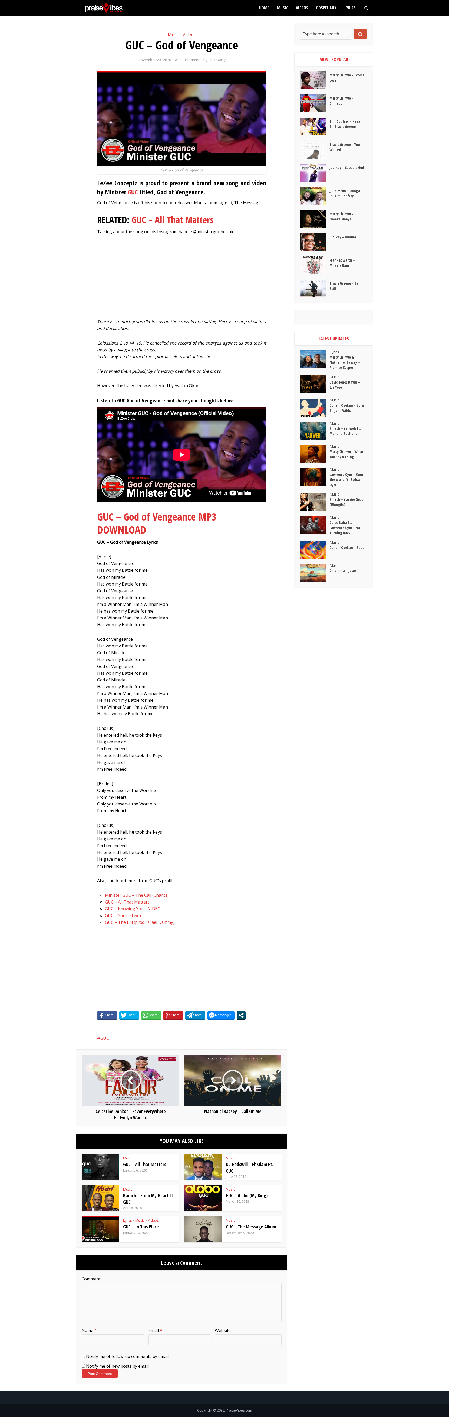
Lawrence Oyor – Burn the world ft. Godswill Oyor (346, 479)
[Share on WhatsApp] (151, 1015)
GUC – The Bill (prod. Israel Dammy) (139, 922)
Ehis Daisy (217, 59)
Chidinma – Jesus (342, 570)
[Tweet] (129, 1015)
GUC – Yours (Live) (123, 915)
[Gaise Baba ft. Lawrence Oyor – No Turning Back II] (314, 525)
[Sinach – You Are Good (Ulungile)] (314, 502)
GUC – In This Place (141, 1227)
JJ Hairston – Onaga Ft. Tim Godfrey (344, 193)
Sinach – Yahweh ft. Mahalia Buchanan (345, 431)
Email (155, 1330)
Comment (91, 1279)
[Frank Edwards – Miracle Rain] (314, 265)
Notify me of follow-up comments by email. (127, 1356)
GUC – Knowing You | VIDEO (133, 909)
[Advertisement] (181, 279)
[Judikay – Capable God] (314, 173)
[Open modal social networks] (241, 1015)
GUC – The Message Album (251, 1227)
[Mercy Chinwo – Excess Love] (314, 80)
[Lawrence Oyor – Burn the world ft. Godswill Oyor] (314, 477)
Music (282, 8)
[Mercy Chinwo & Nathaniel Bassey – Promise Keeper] (314, 359)
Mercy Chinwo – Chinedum (341, 101)
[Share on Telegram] (195, 1015)
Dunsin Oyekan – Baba (347, 547)
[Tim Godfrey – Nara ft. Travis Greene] (314, 126)
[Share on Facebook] (107, 1015)
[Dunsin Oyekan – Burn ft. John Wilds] (314, 408)
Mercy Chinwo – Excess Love (346, 78)
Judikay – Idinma (342, 237)
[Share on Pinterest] (173, 1015)
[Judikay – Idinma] (314, 242)
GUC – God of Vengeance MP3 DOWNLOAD (156, 523)
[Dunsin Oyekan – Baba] (314, 550)
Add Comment (187, 59)
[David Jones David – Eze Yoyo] (314, 384)
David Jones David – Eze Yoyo (344, 385)
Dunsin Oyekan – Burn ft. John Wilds (346, 408)
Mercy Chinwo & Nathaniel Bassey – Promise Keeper (344, 362)
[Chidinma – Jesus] (314, 573)
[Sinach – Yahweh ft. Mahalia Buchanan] (314, 431)
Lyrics (350, 8)
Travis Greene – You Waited (344, 147)
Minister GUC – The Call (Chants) (137, 895)
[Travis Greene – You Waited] (314, 150)
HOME (264, 8)
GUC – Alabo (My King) (247, 1195)
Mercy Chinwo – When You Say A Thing (346, 454)
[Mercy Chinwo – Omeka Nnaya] (314, 219)
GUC (133, 191)
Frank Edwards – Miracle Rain (342, 263)
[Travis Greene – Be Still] (314, 288)
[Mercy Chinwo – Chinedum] (314, 103)
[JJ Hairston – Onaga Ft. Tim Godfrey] (314, 196)
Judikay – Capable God (346, 167)
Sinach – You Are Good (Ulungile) (346, 502)
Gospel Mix (326, 8)
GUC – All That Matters (172, 220)
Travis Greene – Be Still (343, 286)
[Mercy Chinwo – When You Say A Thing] (314, 454)
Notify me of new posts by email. (117, 1366)
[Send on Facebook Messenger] (221, 1015)
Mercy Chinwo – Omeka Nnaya (341, 216)
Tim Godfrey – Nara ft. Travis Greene (344, 124)
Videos (302, 8)
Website (223, 1330)
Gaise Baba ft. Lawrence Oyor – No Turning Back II (344, 527)
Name (89, 1330)
